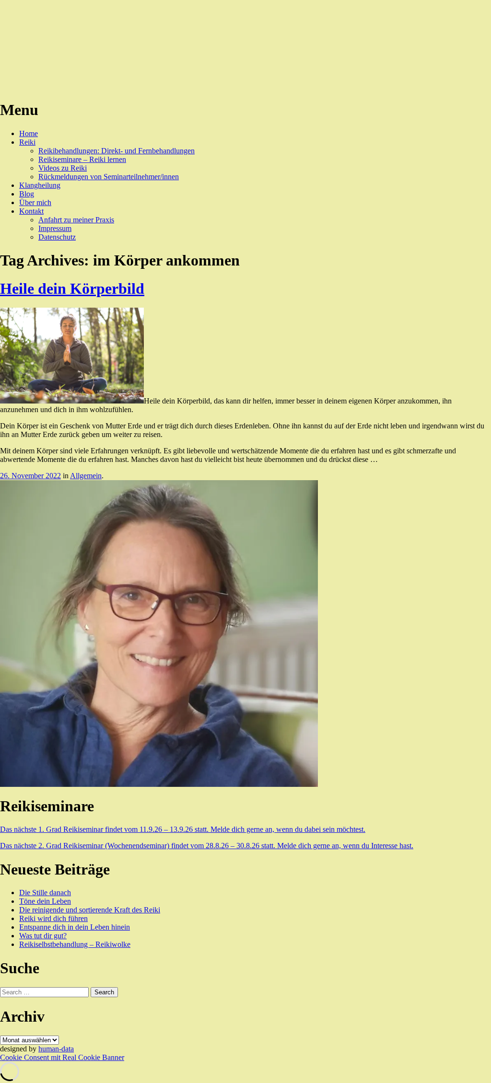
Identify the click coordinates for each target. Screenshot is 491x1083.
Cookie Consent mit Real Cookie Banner (62, 1057)
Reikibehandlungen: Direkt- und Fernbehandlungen (116, 151)
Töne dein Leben (45, 901)
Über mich (35, 202)
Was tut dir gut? (43, 936)
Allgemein (86, 476)
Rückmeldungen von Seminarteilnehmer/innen (108, 177)
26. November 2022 (30, 476)
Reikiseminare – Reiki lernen (82, 159)
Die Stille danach (45, 892)
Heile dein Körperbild (72, 288)
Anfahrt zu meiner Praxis (76, 220)
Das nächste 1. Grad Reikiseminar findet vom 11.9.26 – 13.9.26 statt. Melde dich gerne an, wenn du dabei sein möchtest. (182, 829)
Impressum (54, 228)
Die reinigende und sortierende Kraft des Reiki (89, 910)
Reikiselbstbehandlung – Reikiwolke (74, 944)
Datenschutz (57, 237)
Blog (26, 194)
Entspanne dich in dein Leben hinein (74, 927)
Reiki (27, 142)
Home (28, 133)
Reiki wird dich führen (53, 918)
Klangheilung (39, 185)
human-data (56, 1049)
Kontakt (31, 211)
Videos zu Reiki (62, 168)
